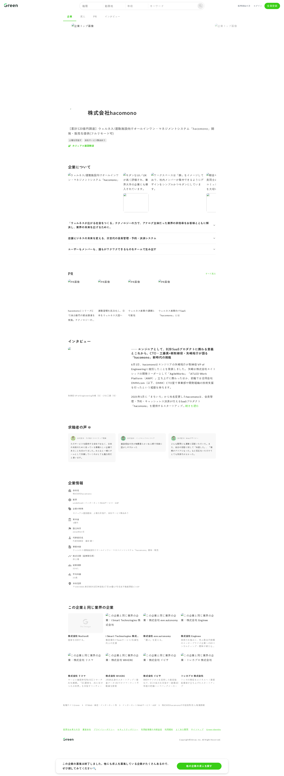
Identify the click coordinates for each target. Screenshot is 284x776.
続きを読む (192, 405)
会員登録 (272, 5)
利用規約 (169, 729)
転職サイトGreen (71, 705)
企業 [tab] (69, 16)
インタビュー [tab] (112, 16)
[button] (142, 225)
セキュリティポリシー (127, 729)
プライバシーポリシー (104, 729)
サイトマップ (197, 729)
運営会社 (87, 729)
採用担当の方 (244, 6)
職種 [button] (85, 6)
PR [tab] (95, 16)
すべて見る (210, 273)
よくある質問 (182, 729)
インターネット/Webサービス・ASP (139, 705)
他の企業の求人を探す (199, 765)
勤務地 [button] (109, 6)
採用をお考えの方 (71, 729)
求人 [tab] (82, 16)
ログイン (258, 6)
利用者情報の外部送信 (151, 729)
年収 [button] (130, 6)
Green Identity (213, 729)
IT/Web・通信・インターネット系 (101, 705)
